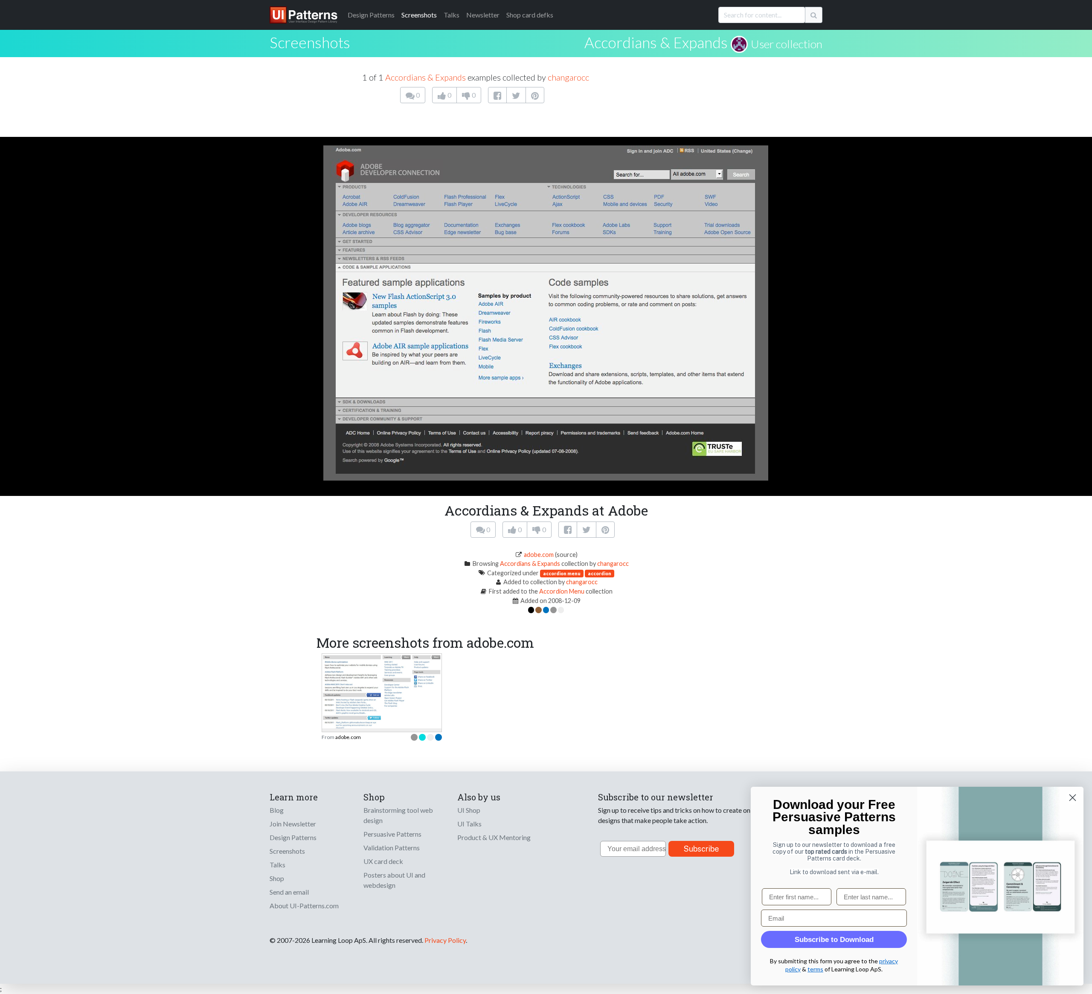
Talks (451, 15)
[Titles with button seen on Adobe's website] (381, 690)
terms (815, 969)
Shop (277, 878)
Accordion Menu (561, 591)
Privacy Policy (445, 940)
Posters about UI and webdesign (394, 880)
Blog (277, 810)
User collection (786, 44)
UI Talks (469, 824)
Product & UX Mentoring (494, 837)
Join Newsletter (293, 824)
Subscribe (701, 848)
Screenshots (419, 15)
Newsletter (483, 15)
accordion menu (562, 573)
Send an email (289, 892)
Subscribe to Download (834, 940)
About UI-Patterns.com (304, 905)
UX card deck (383, 861)
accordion (599, 573)
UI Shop (468, 810)
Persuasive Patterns (392, 834)
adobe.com (539, 554)
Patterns (371, 15)
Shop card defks (529, 15)
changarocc (568, 77)
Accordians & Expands (656, 42)
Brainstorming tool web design (398, 815)
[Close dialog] (1072, 797)
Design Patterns (293, 837)
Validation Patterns (391, 847)
